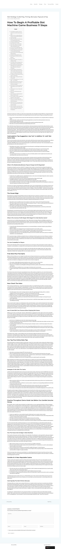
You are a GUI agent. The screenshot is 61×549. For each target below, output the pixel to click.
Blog (15, 18)
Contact (56, 4)
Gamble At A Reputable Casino (16, 54)
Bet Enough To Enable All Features (16, 81)
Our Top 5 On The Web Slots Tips (16, 47)
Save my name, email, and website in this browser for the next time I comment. (22, 530)
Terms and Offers (51, 4)
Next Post (50, 501)
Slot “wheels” (13, 58)
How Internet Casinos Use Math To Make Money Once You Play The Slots (17, 86)
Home (31, 4)
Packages (40, 4)
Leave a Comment (10, 18)
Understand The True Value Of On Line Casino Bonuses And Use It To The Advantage (16, 103)
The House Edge (13, 37)
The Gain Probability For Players (16, 41)
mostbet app (14, 190)
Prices (45, 4)
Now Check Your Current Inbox (16, 43)
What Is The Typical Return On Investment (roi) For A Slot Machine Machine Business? (17, 100)
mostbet (24, 143)
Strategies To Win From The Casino (17, 48)
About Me (35, 4)
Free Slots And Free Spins (15, 42)
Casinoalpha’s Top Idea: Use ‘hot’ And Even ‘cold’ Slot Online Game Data (16, 33)
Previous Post (9, 501)
